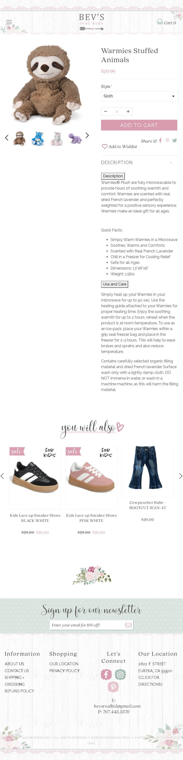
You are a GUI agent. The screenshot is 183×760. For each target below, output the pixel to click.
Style (106, 86)
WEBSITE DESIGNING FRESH (110, 737)
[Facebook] (106, 674)
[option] (47, 86)
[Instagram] (120, 674)
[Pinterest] (113, 687)
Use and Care (114, 284)
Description (113, 176)
